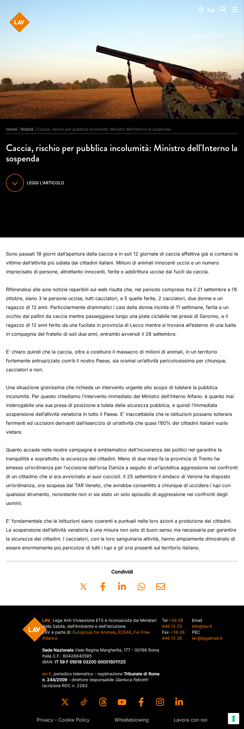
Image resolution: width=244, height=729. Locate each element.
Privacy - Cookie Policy (63, 720)
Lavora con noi (190, 720)
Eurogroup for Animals (94, 632)
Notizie (27, 129)
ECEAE (124, 632)
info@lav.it (202, 626)
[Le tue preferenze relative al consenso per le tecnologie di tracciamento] (233, 718)
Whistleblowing (132, 720)
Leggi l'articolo (45, 182)
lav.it (46, 673)
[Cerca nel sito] (223, 9)
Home (11, 129)
